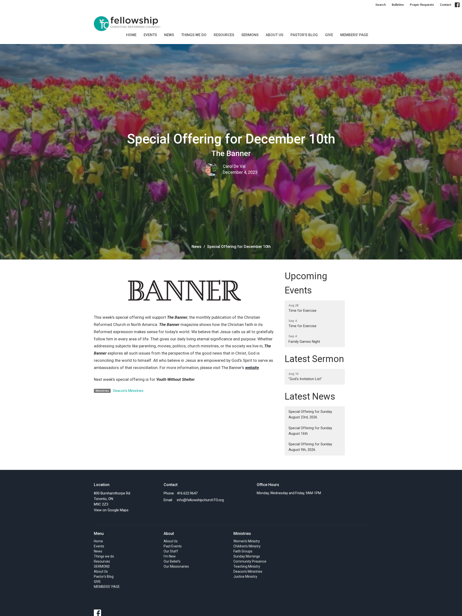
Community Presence (249, 561)
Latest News (310, 396)
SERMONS (249, 35)
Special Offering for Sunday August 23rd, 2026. (310, 414)
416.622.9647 (187, 493)
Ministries (242, 533)
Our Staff (171, 551)
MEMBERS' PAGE (354, 35)
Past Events (173, 546)
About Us (274, 35)
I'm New (170, 556)
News (169, 35)
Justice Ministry (245, 576)
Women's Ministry (246, 541)
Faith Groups (242, 551)
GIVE (329, 35)
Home (131, 35)
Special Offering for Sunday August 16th (310, 431)
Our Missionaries (176, 566)
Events (150, 35)
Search (380, 4)
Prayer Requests (422, 4)
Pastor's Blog (304, 35)
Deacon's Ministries (128, 391)
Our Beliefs (172, 561)
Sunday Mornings (246, 556)
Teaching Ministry (246, 566)
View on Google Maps (111, 510)
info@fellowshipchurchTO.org (200, 500)
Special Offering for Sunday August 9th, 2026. (310, 447)
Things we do (193, 35)
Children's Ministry (247, 546)
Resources (224, 35)
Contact (445, 4)
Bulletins (398, 4)
